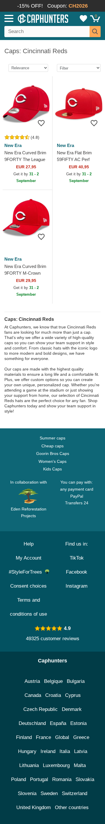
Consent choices (28, 586)
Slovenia (27, 793)
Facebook (76, 572)
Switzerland (74, 793)
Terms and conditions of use (28, 607)
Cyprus (73, 695)
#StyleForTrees (27, 572)
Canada (32, 695)
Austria (32, 681)
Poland (18, 779)
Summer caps (52, 438)
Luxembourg (56, 765)
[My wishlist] (83, 18)
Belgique (53, 681)
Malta (80, 765)
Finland (24, 737)
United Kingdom (33, 807)
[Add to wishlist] (41, 122)
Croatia (53, 695)
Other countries (72, 807)
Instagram (77, 586)
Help (29, 544)
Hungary (27, 751)
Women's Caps (52, 461)
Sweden (49, 793)
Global (62, 737)
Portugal (39, 779)
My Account (28, 558)
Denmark (72, 709)
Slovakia (85, 779)
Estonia (78, 723)
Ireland (48, 751)
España (58, 723)
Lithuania (29, 765)
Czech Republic (40, 709)
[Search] (95, 31)
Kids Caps (52, 469)
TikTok (77, 558)
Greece (81, 737)
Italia (65, 751)
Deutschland (32, 723)
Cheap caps (52, 446)
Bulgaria (76, 681)
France (43, 737)
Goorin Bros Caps (52, 453)
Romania (61, 779)
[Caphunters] (30, 18)
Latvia (80, 751)
